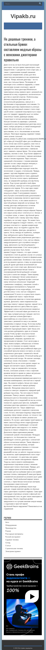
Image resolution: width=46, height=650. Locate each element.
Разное (8, 531)
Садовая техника (12, 540)
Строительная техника (14, 548)
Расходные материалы (14, 534)
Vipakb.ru (23, 16)
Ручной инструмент (12, 537)
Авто (7, 522)
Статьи (8, 546)
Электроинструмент (13, 551)
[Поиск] (40, 4)
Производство (10, 528)
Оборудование (11, 525)
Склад (7, 543)
